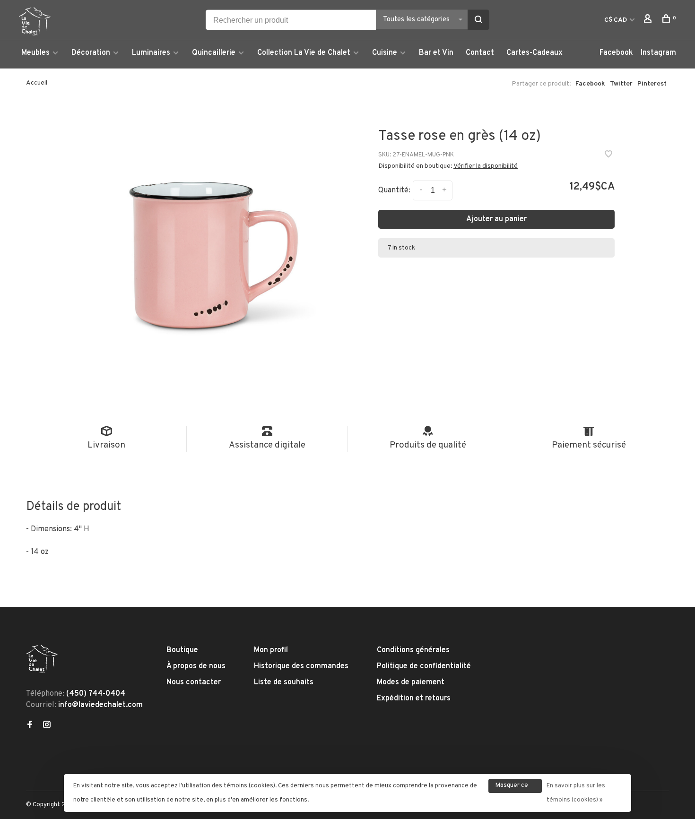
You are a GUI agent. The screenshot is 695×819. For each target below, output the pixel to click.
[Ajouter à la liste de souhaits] (608, 155)
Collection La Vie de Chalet (303, 53)
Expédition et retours (414, 698)
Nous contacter (193, 682)
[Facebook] (30, 726)
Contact (480, 53)
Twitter (621, 84)
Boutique (182, 650)
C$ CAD (616, 20)
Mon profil (271, 650)
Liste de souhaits (283, 682)
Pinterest (652, 84)
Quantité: (394, 190)
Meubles (35, 53)
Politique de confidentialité (424, 666)
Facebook (616, 53)
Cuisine (384, 53)
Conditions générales (413, 650)
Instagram (658, 53)
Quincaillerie (213, 53)
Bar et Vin (436, 53)
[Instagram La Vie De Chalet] (47, 726)
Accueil (36, 83)
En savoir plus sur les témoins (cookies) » (576, 793)
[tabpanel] (200, 251)
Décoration (90, 53)
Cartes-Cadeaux (534, 53)
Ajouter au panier (496, 219)
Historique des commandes (301, 666)
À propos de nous (196, 666)
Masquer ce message (511, 787)
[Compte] (648, 21)
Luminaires (151, 53)
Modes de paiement (410, 682)
